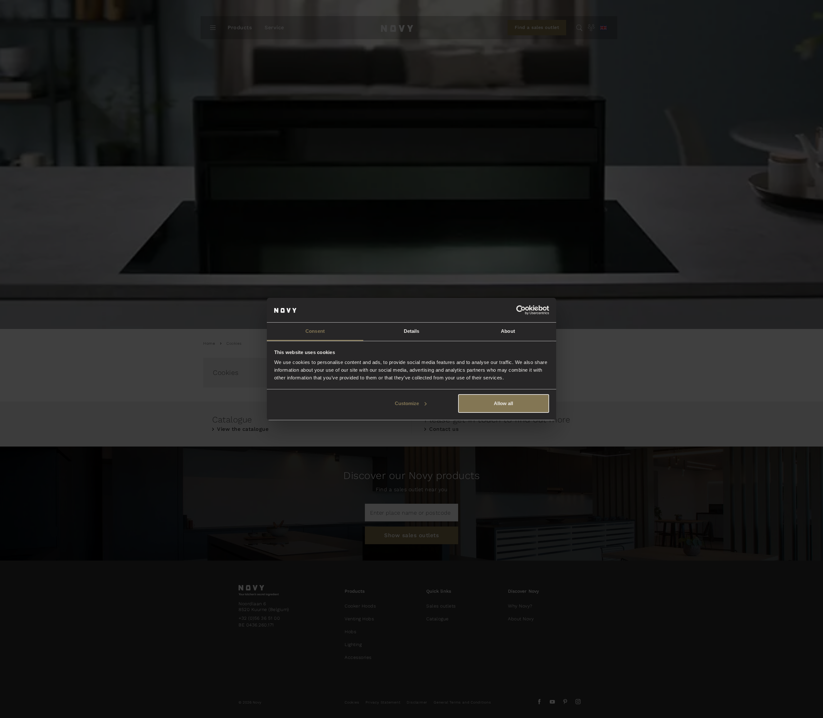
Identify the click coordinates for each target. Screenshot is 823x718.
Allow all (503, 403)
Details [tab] (412, 331)
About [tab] (508, 331)
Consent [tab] (315, 331)
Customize (407, 403)
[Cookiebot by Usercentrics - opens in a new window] (521, 310)
